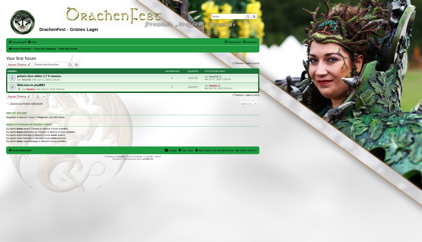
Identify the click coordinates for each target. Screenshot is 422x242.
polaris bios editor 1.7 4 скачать (39, 76)
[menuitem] (32, 42)
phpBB (121, 156)
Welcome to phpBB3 (31, 85)
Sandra (30, 89)
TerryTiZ (26, 79)
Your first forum (21, 58)
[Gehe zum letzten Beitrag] (220, 76)
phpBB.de (148, 159)
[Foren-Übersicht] (23, 21)
